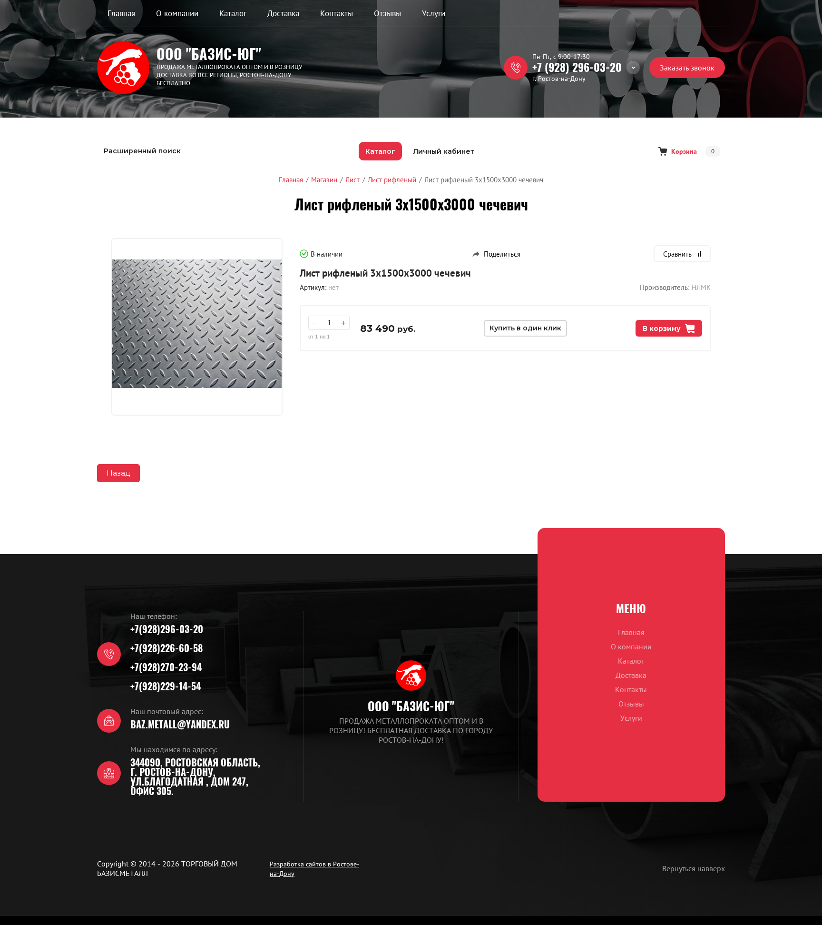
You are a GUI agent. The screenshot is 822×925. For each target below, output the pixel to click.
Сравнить (677, 254)
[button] (687, 67)
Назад (118, 472)
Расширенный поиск (142, 151)
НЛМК (701, 287)
